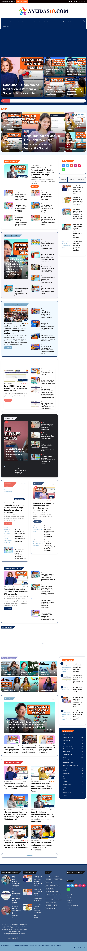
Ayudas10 (48, 876)
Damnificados (8, 362)
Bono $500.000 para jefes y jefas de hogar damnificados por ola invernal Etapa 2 (47, 405)
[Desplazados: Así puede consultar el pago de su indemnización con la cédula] (35, 444)
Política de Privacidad (72, 905)
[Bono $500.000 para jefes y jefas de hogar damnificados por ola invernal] (66, 678)
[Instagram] (16, 938)
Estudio (65, 781)
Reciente (63, 179)
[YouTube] (13, 938)
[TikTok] (18, 938)
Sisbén (65, 757)
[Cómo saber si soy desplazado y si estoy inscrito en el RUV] (35, 435)
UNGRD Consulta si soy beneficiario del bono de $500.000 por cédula (48, 381)
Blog (64, 789)
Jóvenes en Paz (67, 754)
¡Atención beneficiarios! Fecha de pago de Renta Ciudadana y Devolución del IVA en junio (21, 291)
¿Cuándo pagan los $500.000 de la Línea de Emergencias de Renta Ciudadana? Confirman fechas (48, 221)
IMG (18, 21)
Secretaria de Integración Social (53, 899)
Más (49, 699)
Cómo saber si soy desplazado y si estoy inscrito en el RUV (47, 436)
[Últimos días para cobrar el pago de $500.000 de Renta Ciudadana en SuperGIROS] (35, 193)
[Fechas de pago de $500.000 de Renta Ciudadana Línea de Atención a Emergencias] (35, 205)
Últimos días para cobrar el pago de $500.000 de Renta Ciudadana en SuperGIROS (46, 196)
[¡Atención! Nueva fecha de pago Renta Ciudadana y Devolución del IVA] (35, 278)
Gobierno (65, 779)
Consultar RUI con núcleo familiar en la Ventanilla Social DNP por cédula (21, 89)
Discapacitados (67, 784)
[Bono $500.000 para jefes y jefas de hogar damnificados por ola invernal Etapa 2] (35, 403)
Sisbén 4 (37, 484)
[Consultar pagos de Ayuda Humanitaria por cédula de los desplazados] (35, 424)
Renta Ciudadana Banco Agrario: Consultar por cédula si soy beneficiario (77, 667)
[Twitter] (11, 938)
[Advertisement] (43, 44)
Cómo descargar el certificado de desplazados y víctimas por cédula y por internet (48, 460)
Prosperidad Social (68, 762)
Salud (64, 787)
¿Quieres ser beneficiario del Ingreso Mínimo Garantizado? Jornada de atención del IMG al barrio (48, 327)
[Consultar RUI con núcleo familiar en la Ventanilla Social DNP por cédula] (22, 77)
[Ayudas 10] (43, 11)
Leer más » (35, 186)
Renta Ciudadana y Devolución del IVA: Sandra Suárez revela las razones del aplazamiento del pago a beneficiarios (42, 172)
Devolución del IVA (26, 21)
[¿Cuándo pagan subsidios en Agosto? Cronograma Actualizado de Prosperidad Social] (35, 242)
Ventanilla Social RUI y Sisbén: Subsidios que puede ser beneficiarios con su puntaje (11, 144)
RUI (3, 21)
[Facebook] (9, 938)
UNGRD (55, 905)
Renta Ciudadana (10, 21)
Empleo (65, 795)
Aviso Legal (70, 897)
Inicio (64, 945)
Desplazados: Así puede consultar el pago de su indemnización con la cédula (47, 447)
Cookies (69, 902)
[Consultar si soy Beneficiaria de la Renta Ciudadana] (29, 668)
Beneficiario (48, 879)
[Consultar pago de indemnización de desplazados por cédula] (16, 441)
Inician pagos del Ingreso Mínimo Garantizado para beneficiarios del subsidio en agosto (46, 314)
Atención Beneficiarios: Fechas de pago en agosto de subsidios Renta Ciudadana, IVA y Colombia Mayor (48, 258)
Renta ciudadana (50, 897)
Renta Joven (66, 751)
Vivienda (65, 768)
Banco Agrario (7, 627)
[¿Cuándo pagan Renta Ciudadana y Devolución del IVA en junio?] (35, 288)
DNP (58, 885)
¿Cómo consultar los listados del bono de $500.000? (47, 372)
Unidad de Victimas (50, 908)
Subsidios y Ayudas (48, 21)
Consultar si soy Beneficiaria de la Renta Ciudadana (28, 674)
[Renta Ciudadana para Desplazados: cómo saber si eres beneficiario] (4, 467)
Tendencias (5, 26)
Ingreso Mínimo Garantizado (15, 305)
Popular (71, 179)
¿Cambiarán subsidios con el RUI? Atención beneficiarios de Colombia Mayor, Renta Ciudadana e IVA (53, 67)
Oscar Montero (35, 165)
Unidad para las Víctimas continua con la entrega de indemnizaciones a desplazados (74, 89)
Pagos (47, 894)
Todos (34, 699)
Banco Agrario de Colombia (70, 765)
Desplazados (37, 21)
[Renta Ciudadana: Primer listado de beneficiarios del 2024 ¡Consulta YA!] (10, 684)
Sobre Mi (69, 908)
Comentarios (80, 179)
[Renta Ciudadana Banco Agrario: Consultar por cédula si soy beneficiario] (10, 668)
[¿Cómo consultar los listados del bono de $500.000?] (35, 371)
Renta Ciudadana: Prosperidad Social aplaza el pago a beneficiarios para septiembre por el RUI (21, 196)
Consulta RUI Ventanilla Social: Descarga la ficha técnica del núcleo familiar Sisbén (78, 201)
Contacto (69, 900)
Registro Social (67, 792)
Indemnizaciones (50, 888)
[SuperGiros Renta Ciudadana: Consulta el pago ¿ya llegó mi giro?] (48, 668)
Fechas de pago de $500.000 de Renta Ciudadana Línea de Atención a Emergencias (47, 208)
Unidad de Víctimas (73, 79)
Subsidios (8, 699)
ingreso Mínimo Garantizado (52, 891)
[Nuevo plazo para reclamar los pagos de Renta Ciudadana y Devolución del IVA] (35, 267)
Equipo (74, 945)
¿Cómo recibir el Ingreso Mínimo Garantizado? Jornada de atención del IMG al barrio (47, 350)
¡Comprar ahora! (81, 945)
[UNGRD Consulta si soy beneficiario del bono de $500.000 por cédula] (35, 380)
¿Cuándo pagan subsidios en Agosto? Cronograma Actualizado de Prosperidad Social (47, 245)
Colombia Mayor (67, 746)
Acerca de (68, 945)
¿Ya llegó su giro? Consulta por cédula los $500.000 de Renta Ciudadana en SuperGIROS (21, 208)
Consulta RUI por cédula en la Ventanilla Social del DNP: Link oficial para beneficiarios (54, 89)
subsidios (53, 902)
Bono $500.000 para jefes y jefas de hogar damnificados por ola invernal (15, 388)
